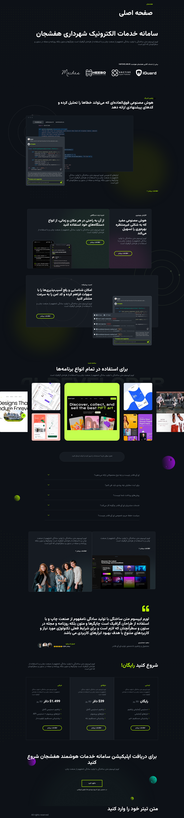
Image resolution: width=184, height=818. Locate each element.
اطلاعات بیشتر (123, 253)
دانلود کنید (92, 783)
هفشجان (149, 4)
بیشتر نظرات (66, 646)
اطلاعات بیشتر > (152, 191)
